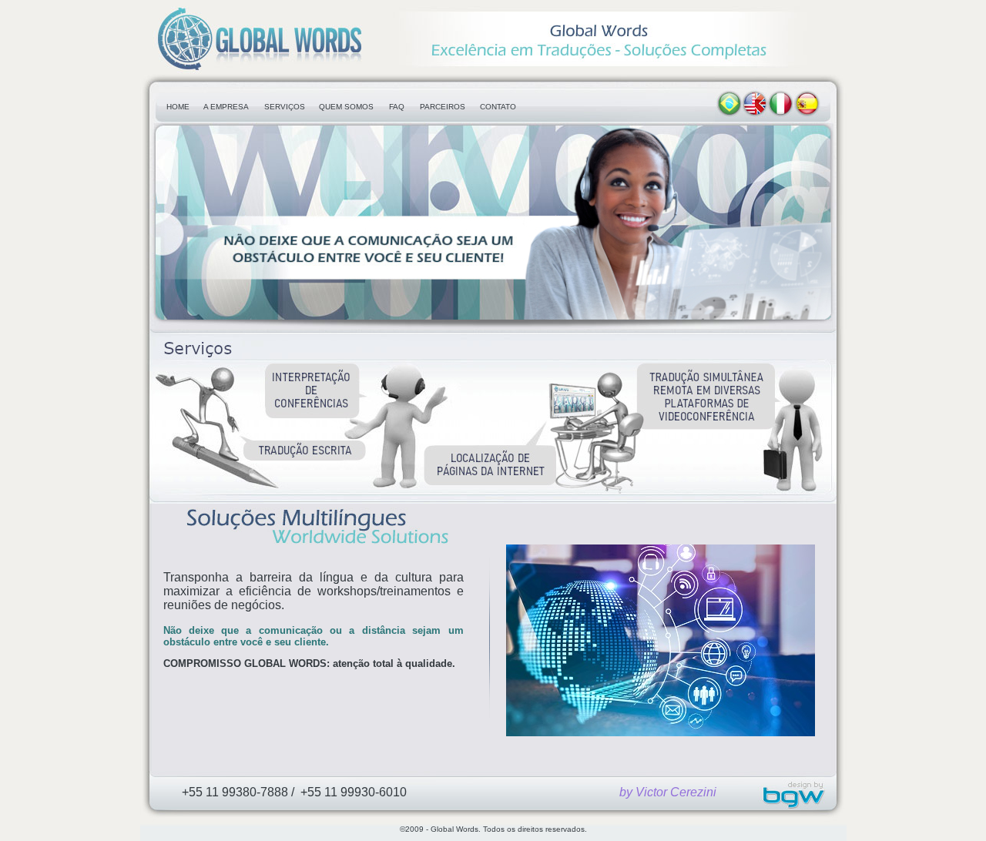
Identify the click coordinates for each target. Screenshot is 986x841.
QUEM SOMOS (346, 106)
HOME (177, 106)
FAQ (396, 106)
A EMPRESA (226, 106)
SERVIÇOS (284, 106)
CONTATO (498, 106)
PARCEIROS (442, 106)
